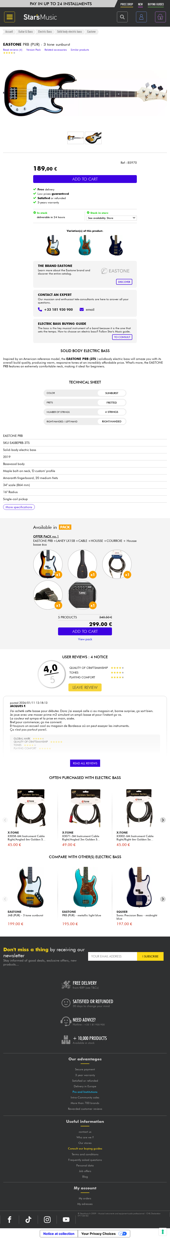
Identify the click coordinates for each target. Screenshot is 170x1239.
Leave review (85, 687)
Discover (124, 281)
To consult (122, 337)
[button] (75, 138)
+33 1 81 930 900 (94, 1024)
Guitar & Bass (25, 31)
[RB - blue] (116, 245)
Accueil (9, 31)
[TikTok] (28, 1219)
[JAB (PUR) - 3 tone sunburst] (53, 245)
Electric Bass (45, 31)
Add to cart (85, 179)
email (90, 309)
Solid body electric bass (69, 31)
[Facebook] (9, 1219)
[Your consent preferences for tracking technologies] (163, 1232)
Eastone (91, 31)
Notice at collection (58, 1234)
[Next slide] (163, 820)
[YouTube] (66, 1219)
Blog (85, 1176)
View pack (85, 639)
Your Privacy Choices (98, 1234)
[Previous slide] (5, 820)
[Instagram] (47, 1219)
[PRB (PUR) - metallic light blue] (84, 245)
